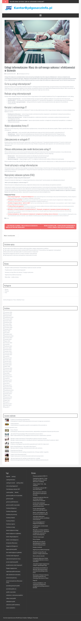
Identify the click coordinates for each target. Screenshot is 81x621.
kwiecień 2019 (8, 380)
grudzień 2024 (8, 325)
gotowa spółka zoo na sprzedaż (14, 495)
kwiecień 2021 (8, 358)
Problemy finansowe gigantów (16, 206)
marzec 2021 (8, 359)
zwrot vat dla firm (10, 608)
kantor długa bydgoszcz (12, 536)
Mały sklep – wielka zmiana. (12, 277)
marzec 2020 (8, 371)
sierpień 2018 (8, 393)
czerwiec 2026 (8, 312)
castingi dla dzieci (10, 479)
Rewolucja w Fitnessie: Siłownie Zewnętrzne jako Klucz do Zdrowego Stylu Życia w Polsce (41, 576)
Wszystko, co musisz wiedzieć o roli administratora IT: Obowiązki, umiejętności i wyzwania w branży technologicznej (38, 209)
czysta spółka (9, 492)
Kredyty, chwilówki (37, 547)
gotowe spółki (9, 498)
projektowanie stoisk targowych (14, 565)
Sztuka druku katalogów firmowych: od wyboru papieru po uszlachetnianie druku (41, 504)
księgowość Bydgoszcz (12, 546)
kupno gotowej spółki (11, 549)
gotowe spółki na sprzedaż (13, 505)
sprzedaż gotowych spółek (13, 585)
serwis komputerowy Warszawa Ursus (14, 581)
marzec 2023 (8, 348)
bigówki (8, 476)
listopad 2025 (8, 315)
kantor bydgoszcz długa (12, 530)
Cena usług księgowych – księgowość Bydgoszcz (21, 196)
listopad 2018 (8, 388)
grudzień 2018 (8, 386)
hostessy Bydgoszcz (11, 508)
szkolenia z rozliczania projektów (14, 595)
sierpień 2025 (8, 320)
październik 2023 (9, 336)
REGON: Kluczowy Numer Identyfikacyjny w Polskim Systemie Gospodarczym (39, 543)
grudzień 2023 (8, 334)
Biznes (7, 218)
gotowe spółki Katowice (12, 501)
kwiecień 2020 (8, 370)
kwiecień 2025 (8, 322)
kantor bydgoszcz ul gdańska (13, 533)
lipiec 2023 (7, 341)
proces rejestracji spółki (12, 562)
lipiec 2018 (7, 395)
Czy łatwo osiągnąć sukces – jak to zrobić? (19, 203)
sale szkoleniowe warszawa (13, 574)
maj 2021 (7, 356)
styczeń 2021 (8, 361)
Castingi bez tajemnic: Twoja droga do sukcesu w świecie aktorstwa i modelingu (40, 480)
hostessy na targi (10, 527)
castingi (13, 476)
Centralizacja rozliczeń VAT (13, 489)
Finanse (7, 291)
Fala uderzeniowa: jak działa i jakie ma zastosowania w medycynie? (21, 251)
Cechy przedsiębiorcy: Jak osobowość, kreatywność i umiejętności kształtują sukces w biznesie (33, 214)
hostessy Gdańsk (10, 517)
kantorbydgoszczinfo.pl (23, 73)
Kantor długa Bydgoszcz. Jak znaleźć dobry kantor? (23, 446)
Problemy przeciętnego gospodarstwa (20, 419)
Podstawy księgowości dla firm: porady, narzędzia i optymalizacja (26, 1)
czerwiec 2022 (8, 353)
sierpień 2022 (8, 351)
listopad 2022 (8, 349)
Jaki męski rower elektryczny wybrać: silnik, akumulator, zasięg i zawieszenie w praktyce (26, 248)
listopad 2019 (8, 375)
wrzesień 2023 (8, 337)
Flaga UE (35, 580)
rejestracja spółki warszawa (13, 571)
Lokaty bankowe (15, 423)
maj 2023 (7, 344)
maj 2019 (7, 378)
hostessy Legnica (10, 524)
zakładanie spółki (10, 601)
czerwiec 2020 (8, 368)
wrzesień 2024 (8, 327)
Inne (6, 292)
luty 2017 (7, 407)
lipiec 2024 (7, 331)
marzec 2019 (8, 381)
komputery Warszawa (11, 543)
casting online (19, 483)
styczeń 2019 (8, 385)
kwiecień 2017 (8, 403)
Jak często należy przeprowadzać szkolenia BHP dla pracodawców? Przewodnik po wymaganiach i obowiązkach (33, 250)
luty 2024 (7, 332)
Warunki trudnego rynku (16, 442)
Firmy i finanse (14, 430)
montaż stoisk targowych (12, 555)
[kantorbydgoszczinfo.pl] (28, 8)
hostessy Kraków (10, 520)
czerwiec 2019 (8, 376)
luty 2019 (7, 383)
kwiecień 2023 (8, 346)
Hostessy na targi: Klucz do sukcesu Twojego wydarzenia (19, 272)
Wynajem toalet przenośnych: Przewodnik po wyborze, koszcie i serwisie (23, 267)
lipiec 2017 (7, 400)
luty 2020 (7, 373)
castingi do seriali (10, 483)
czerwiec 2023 (8, 342)
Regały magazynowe (11, 568)
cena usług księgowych (12, 486)
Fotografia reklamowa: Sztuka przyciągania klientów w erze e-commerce (41, 560)
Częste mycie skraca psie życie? (18, 454)
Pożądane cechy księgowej (15, 199)
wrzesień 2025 (8, 319)
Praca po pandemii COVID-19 (40, 476)
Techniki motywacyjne (38, 537)
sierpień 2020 (8, 364)
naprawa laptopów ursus (11, 427)
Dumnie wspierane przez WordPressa (12, 617)
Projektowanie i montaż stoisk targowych (15, 270)
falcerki (16, 492)
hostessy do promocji (11, 514)
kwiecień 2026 (8, 314)
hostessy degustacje (11, 511)
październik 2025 (9, 317)
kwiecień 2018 (8, 397)
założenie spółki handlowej (13, 604)
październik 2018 (9, 390)
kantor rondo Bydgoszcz (12, 539)
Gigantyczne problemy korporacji (13, 274)
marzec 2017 (8, 405)
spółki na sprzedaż (11, 592)
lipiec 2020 (7, 366)
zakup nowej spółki (11, 598)
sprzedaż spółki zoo (11, 589)
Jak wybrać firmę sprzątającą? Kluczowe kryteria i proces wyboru (27, 433)
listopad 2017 (8, 398)
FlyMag (29, 617)
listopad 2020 (8, 363)
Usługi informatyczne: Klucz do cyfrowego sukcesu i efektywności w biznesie (40, 499)
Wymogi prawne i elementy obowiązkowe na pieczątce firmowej (21, 255)
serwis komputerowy (11, 577)
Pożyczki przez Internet (16, 450)
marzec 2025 (8, 324)
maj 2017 (7, 402)
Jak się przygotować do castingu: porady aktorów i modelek (25, 458)
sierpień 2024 (8, 329)
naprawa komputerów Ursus (13, 558)
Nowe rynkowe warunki (38, 556)
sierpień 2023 (8, 339)
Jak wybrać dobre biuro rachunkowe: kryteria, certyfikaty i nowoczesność (41, 518)
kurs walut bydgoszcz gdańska (14, 552)
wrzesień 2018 (8, 392)
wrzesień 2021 (8, 354)
